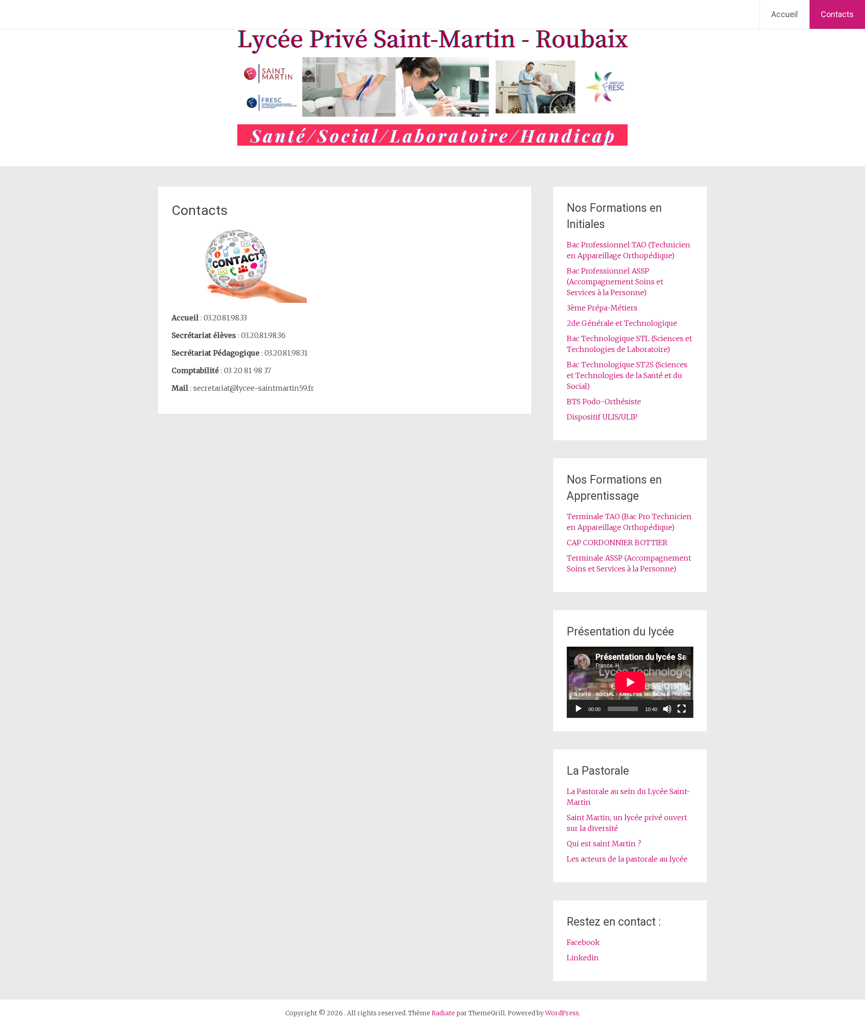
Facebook (583, 942)
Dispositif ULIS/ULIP (602, 416)
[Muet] (667, 708)
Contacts (837, 14)
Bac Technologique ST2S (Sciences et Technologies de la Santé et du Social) (627, 375)
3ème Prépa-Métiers (602, 307)
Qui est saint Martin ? (604, 843)
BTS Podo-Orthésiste (604, 401)
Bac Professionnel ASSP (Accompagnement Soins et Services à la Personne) (615, 281)
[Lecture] (578, 708)
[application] (630, 682)
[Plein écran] (681, 708)
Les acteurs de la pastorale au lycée (627, 858)
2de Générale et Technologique (622, 323)
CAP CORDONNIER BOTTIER (617, 542)
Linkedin (583, 957)
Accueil (784, 14)
